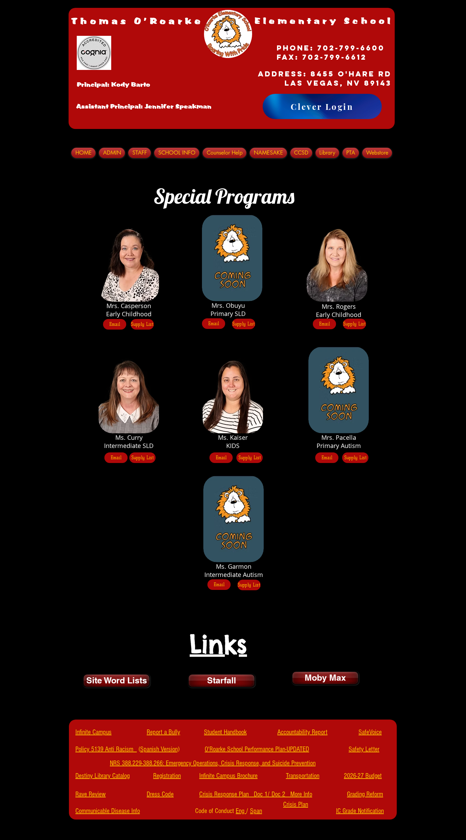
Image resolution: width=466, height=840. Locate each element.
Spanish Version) (159, 749)
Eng (241, 811)
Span (256, 811)
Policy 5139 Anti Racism (106, 749)
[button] (139, 153)
